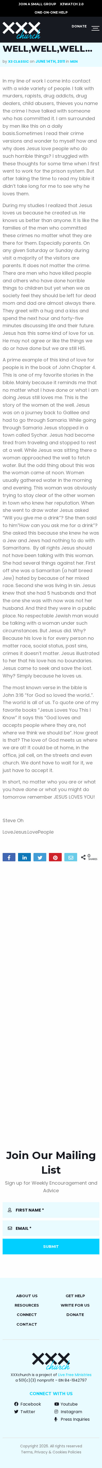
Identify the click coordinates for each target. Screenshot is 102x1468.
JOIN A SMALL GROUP (37, 4)
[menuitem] (37, 4)
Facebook (30, 1404)
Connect (27, 1314)
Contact (26, 1324)
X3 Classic (18, 61)
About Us (27, 1296)
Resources (27, 1305)
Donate (79, 26)
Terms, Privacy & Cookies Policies (51, 1452)
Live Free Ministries (75, 1374)
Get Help (75, 1296)
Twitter (27, 1411)
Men (74, 61)
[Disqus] (51, 932)
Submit (51, 1246)
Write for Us (75, 1305)
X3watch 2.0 (72, 4)
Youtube (69, 1404)
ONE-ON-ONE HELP (51, 12)
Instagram (71, 1411)
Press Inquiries (75, 1419)
